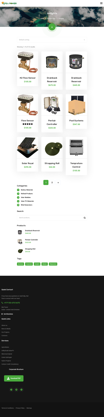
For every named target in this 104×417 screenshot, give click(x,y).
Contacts (4, 335)
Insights (37, 264)
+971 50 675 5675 (11, 303)
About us (4, 325)
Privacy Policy (20, 408)
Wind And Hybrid (7, 354)
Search (84, 218)
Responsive (53, 264)
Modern (45, 264)
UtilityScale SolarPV (8, 350)
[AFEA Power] (9, 3)
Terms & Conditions (8, 408)
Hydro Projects (6, 361)
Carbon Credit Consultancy (10, 364)
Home (42, 18)
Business (20, 264)
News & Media (6, 329)
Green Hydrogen (7, 357)
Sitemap (29, 408)
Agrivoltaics (5, 347)
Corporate (29, 264)
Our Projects (5, 332)
